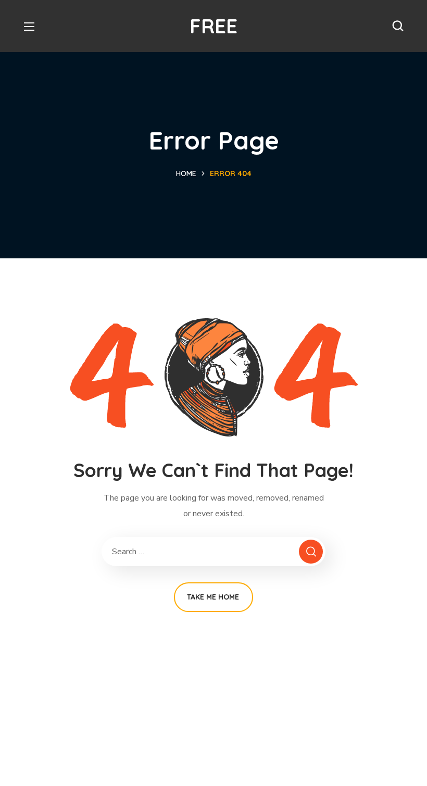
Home (186, 173)
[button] (398, 26)
